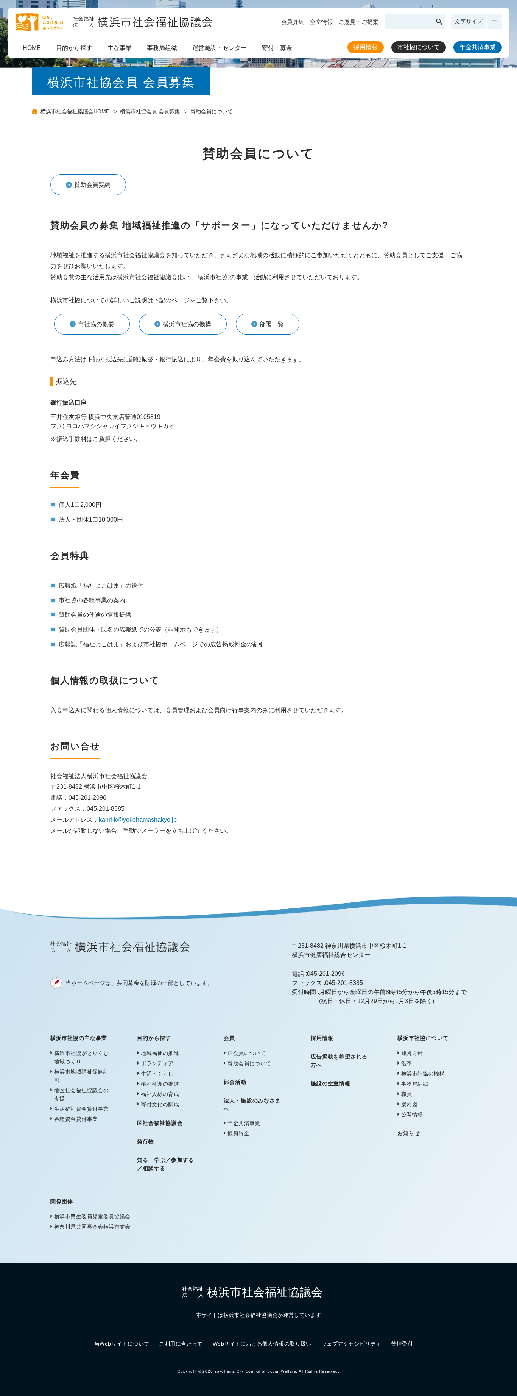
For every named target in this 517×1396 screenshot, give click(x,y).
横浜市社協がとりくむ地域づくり (81, 1057)
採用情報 (365, 47)
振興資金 (238, 1133)
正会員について (246, 1053)
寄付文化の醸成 (160, 1104)
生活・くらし (157, 1074)
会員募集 (292, 22)
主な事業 (119, 48)
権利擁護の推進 (160, 1084)
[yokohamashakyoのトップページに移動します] (114, 28)
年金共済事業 (477, 47)
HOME (32, 48)
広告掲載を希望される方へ (339, 1061)
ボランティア (157, 1063)
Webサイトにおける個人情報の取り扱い (262, 1343)
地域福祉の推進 (160, 1053)
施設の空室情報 (330, 1083)
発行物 (145, 1141)
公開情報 (412, 1114)
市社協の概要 (96, 324)
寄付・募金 (277, 48)
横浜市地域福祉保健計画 (81, 1076)
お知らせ (408, 1133)
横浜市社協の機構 (187, 324)
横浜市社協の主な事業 (78, 1038)
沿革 (406, 1063)
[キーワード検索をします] (439, 21)
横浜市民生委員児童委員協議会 (92, 1216)
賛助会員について (249, 1063)
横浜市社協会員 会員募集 (150, 111)
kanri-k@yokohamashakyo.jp (138, 819)
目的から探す (74, 48)
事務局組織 (162, 48)
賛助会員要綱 (92, 184)
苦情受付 (402, 1343)
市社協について (418, 47)
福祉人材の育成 (160, 1094)
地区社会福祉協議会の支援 (81, 1094)
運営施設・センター (219, 48)
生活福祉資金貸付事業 (81, 1109)
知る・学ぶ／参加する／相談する (165, 1164)
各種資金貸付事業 (76, 1119)
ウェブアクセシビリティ (351, 1343)
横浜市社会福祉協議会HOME (75, 111)
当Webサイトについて (121, 1343)
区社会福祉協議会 (159, 1123)
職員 (406, 1094)
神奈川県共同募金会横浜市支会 (92, 1227)
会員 (229, 1038)
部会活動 (235, 1082)
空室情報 (321, 22)
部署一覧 (272, 324)
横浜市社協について (422, 1038)
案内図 (409, 1104)
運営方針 (412, 1053)
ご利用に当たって (180, 1343)
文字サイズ (469, 21)
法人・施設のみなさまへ (252, 1104)
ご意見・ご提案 (358, 22)
